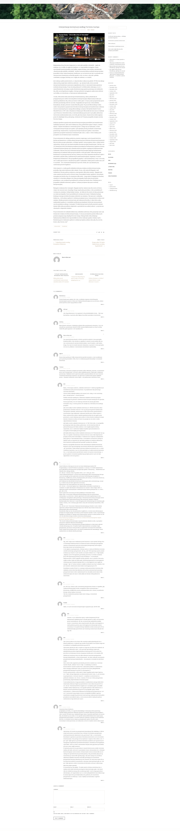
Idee (88, 29)
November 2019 (113, 117)
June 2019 (112, 124)
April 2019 (112, 126)
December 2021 (113, 87)
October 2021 (113, 91)
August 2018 (113, 141)
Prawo (92, 29)
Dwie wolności (111, 43)
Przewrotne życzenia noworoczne (116, 40)
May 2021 (112, 96)
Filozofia (110, 157)
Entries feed (113, 186)
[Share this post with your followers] (99, 232)
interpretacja (57, 226)
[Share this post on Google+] (101, 232)
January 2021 (113, 100)
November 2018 (113, 136)
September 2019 (113, 121)
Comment (55, 789)
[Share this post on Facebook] (97, 232)
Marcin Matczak (67, 335)
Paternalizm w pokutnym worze (116, 46)
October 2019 (113, 119)
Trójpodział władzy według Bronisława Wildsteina (61, 243)
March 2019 (112, 128)
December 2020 (113, 102)
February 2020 (113, 113)
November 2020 (113, 104)
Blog (109, 154)
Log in (111, 184)
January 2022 (113, 85)
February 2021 (113, 98)
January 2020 (113, 115)
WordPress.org (113, 190)
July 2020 (112, 109)
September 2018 (113, 139)
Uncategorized (112, 176)
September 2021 (113, 93)
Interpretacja (112, 163)
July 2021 (112, 94)
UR (90, 10)
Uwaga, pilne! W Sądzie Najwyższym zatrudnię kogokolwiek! (98, 244)
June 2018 (112, 145)
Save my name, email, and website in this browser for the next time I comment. (73, 813)
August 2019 (113, 122)
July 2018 (112, 143)
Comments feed (113, 188)
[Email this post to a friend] (104, 232)
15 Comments (75, 29)
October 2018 (113, 137)
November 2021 (113, 89)
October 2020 (113, 106)
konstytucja (64, 226)
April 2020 (112, 111)
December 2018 (113, 134)
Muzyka (110, 169)
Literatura (111, 166)
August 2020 (113, 107)
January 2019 (113, 132)
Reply (102, 304)
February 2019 (113, 130)
